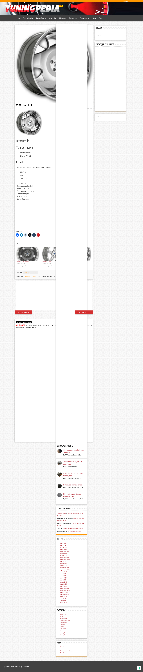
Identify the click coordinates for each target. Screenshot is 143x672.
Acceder (62, 647)
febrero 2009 (63, 584)
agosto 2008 (63, 596)
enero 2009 (63, 586)
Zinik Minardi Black (75, 532)
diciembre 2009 (64, 568)
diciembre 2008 (64, 588)
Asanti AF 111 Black (22, 261)
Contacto (125, 1)
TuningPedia (61, 513)
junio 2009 (63, 576)
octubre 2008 (64, 592)
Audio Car (52, 18)
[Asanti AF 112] (53, 254)
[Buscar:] (110, 35)
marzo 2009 (63, 582)
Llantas (34, 272)
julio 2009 (63, 574)
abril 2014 (63, 545)
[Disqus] (54, 357)
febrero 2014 (63, 547)
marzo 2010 (63, 563)
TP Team (90, 108)
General (62, 624)
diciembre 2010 (64, 557)
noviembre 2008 (65, 590)
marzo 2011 (63, 553)
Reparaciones (85, 18)
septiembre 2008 (65, 594)
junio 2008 (63, 600)
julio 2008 (63, 598)
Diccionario (63, 622)
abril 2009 (63, 580)
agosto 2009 (63, 572)
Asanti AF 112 (46, 261)
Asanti (26, 272)
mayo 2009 (63, 578)
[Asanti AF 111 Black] (27, 254)
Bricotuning (73, 18)
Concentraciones (65, 620)
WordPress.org (64, 653)
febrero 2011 (63, 555)
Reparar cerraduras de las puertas (72, 528)
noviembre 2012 (65, 551)
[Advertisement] (32, 215)
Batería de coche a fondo (72, 485)
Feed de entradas (65, 649)
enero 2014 (63, 549)
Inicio (18, 18)
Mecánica (62, 18)
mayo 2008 (63, 602)
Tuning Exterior (41, 18)
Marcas (62, 627)
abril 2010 (63, 561)
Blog (94, 18)
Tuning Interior (28, 18)
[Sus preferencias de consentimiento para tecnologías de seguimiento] (139, 668)
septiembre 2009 (65, 570)
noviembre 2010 (65, 559)
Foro (100, 18)
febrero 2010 (63, 566)
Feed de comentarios (66, 651)
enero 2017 (63, 543)
